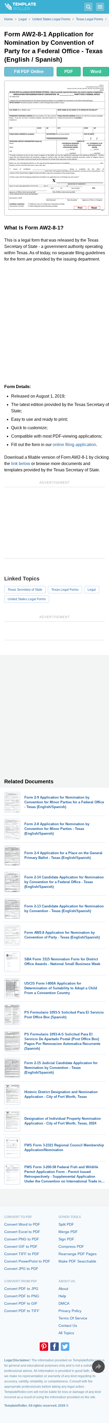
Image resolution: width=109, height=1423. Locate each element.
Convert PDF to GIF (21, 1303)
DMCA (63, 1303)
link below (20, 463)
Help (62, 1296)
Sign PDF (66, 1239)
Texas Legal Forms (65, 589)
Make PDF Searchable (77, 1261)
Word (95, 71)
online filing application (74, 444)
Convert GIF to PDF (21, 1246)
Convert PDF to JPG (21, 1289)
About (63, 1289)
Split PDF (66, 1224)
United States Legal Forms (27, 599)
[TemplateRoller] (18, 7)
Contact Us (67, 1325)
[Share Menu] (98, 1366)
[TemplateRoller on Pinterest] (44, 1346)
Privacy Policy (69, 1311)
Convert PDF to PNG (21, 1296)
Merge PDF (68, 1232)
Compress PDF (71, 1246)
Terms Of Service (72, 1318)
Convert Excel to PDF (22, 1232)
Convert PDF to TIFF (21, 1311)
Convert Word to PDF (22, 1224)
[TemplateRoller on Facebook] (54, 1346)
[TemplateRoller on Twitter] (65, 1346)
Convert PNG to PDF (21, 1239)
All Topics (66, 1333)
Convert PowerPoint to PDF (27, 1261)
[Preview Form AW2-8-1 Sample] (56, 148)
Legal (92, 589)
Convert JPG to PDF (21, 1268)
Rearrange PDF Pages (77, 1254)
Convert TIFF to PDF (21, 1254)
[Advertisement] (54, 323)
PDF (68, 71)
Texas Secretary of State (25, 589)
